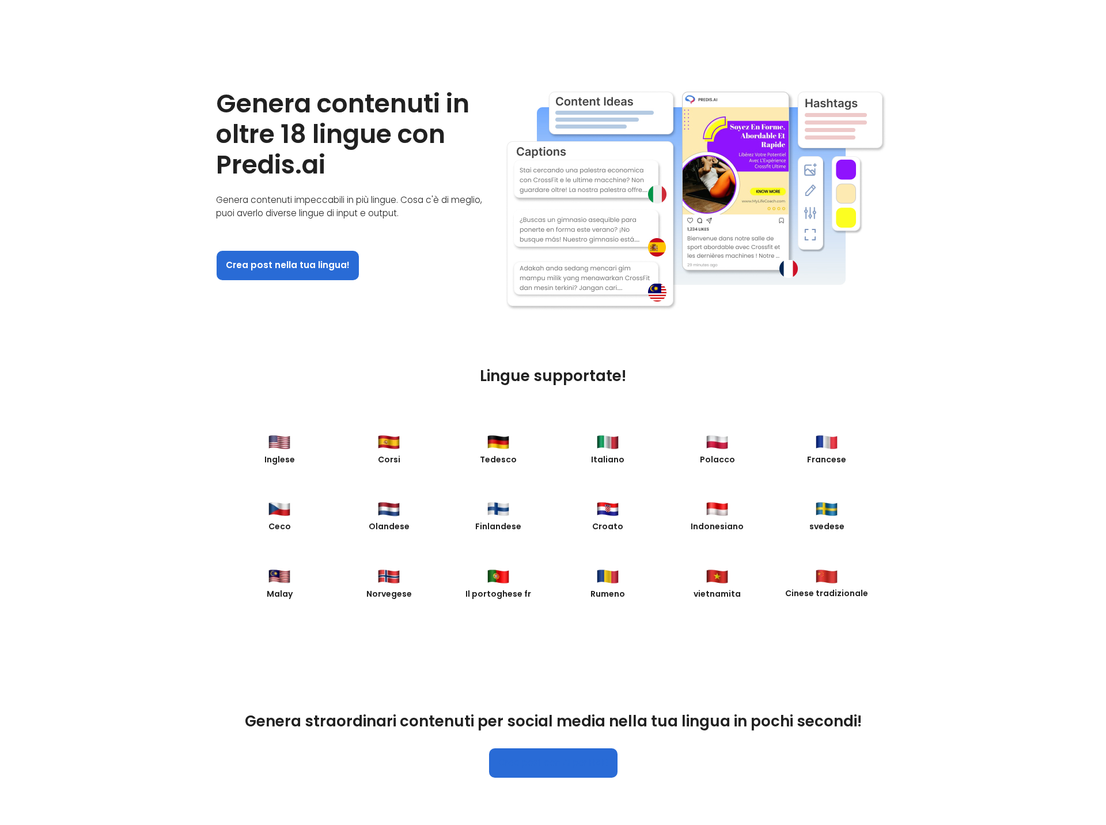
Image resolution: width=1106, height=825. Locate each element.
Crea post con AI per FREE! (553, 762)
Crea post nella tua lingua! (288, 265)
